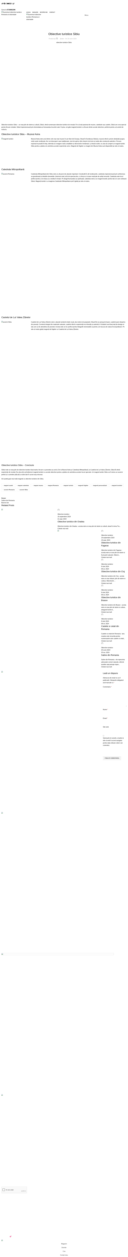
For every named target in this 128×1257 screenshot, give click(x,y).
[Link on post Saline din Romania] (64, 621)
